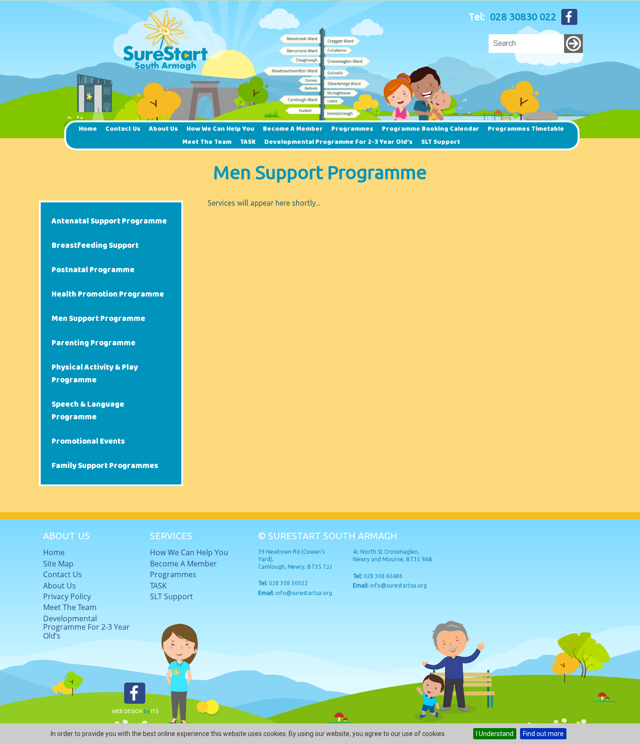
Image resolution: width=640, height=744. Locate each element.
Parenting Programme (93, 343)
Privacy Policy (67, 596)
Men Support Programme (98, 318)
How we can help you (220, 129)
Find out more (543, 733)
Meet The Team (206, 142)
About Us (163, 129)
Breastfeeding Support (95, 245)
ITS (154, 711)
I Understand (494, 733)
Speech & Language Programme (88, 411)
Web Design (127, 711)
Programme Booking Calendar (430, 129)
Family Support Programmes (105, 466)
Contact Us (123, 129)
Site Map (58, 563)
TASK (248, 142)
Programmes (352, 129)
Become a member (293, 129)
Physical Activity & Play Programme (95, 374)
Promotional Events (88, 441)
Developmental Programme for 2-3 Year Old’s (338, 142)
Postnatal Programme (93, 270)
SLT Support (440, 142)
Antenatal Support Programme (109, 221)
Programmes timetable (526, 129)
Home (88, 129)
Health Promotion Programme (108, 294)
